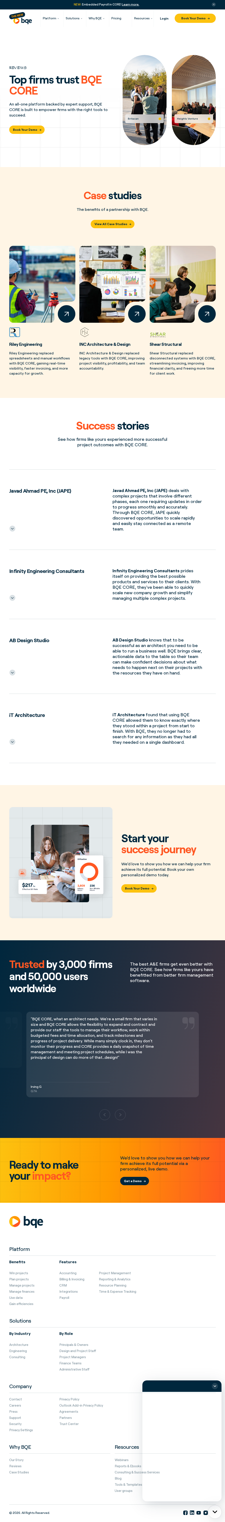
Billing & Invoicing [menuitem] (71, 1279)
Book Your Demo (193, 18)
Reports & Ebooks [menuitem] (128, 1466)
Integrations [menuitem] (68, 1292)
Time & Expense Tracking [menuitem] (117, 1292)
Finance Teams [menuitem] (70, 1363)
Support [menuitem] (15, 1418)
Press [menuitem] (13, 1412)
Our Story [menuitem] (16, 1460)
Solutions (73, 18)
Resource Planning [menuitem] (112, 1285)
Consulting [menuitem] (17, 1357)
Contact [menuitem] (15, 1399)
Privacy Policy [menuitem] (69, 1399)
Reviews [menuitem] (15, 1466)
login (164, 18)
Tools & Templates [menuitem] (128, 1485)
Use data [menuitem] (16, 1298)
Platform (49, 18)
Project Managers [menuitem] (72, 1357)
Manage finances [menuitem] (21, 1292)
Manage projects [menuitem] (21, 1285)
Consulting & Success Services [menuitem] (137, 1472)
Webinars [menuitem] (122, 1460)
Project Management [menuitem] (115, 1273)
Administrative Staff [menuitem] (74, 1369)
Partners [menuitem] (65, 1418)
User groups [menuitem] (123, 1491)
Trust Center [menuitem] (69, 1424)
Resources (142, 18)
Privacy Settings (21, 1430)
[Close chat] (215, 1386)
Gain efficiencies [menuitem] (21, 1304)
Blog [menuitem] (118, 1478)
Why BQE (95, 18)
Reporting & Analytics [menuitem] (115, 1279)
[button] (104, 1114)
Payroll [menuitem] (64, 1298)
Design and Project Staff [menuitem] (77, 1351)
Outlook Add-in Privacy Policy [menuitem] (81, 1405)
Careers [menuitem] (15, 1405)
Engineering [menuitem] (18, 1351)
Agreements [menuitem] (68, 1412)
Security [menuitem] (15, 1424)
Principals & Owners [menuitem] (73, 1345)
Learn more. (130, 4)
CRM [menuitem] (63, 1285)
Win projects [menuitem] (18, 1273)
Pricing (116, 18)
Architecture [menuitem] (18, 1345)
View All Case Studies (111, 224)
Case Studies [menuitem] (19, 1472)
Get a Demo (133, 1181)
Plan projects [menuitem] (19, 1279)
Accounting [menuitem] (67, 1273)
